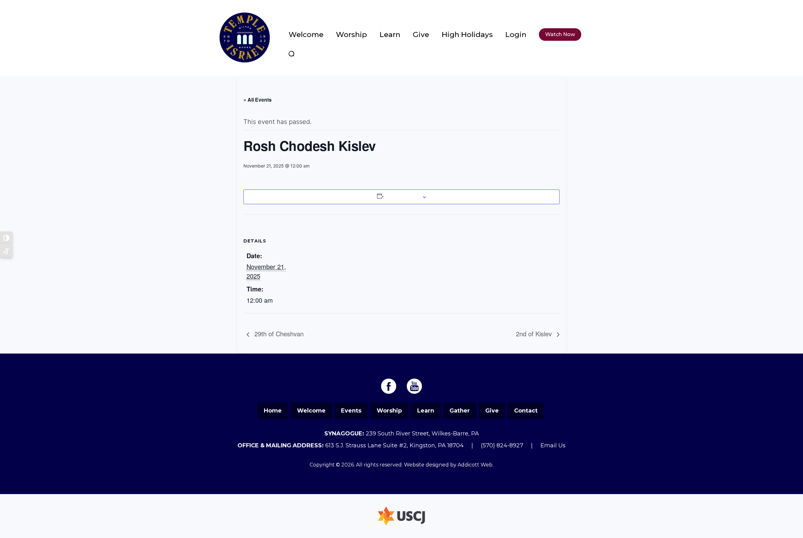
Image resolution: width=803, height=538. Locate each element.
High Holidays (467, 34)
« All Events (257, 99)
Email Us (553, 445)
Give (421, 34)
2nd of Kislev (535, 333)
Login (515, 34)
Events (351, 410)
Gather (459, 410)
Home (273, 410)
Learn (390, 34)
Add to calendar (402, 197)
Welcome (306, 34)
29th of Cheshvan (278, 333)
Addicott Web (475, 465)
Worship (351, 34)
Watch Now (560, 34)
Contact (526, 410)
